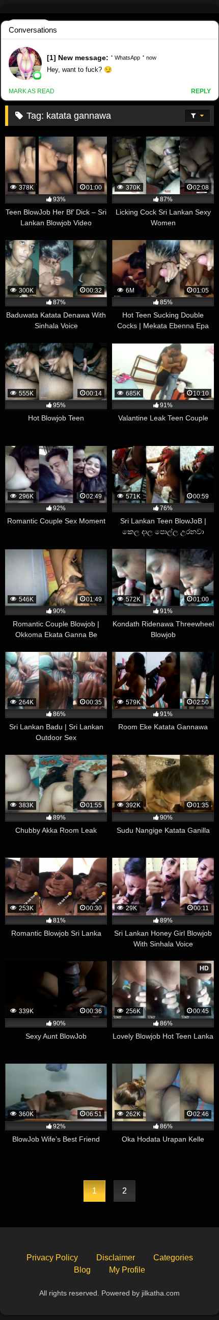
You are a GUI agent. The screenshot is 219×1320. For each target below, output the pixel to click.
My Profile (127, 1269)
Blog (82, 1269)
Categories (173, 1257)
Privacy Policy (52, 1257)
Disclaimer (115, 1257)
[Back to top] (187, 1290)
